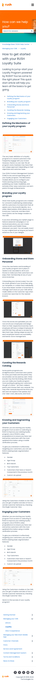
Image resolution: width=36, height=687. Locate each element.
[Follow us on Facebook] (15, 672)
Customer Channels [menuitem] (10, 641)
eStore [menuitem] (7, 623)
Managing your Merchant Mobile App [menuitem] (15, 636)
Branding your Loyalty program (18, 102)
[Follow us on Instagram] (19, 672)
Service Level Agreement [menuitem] (12, 649)
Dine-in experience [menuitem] (12, 631)
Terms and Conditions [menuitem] (11, 657)
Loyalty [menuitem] (8, 627)
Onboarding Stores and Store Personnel (18, 106)
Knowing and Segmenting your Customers (18, 114)
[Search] (32, 31)
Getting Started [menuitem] (9, 615)
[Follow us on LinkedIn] (27, 672)
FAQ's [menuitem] (5, 645)
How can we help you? (15, 24)
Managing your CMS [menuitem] (10, 619)
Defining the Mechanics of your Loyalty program (18, 97)
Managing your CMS (9, 48)
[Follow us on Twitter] (23, 672)
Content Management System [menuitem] (14, 653)
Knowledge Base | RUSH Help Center (15, 44)
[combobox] (16, 31)
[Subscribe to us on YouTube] (32, 672)
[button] (32, 615)
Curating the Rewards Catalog (18, 110)
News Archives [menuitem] (8, 661)
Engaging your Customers (16, 118)
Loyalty (23, 48)
